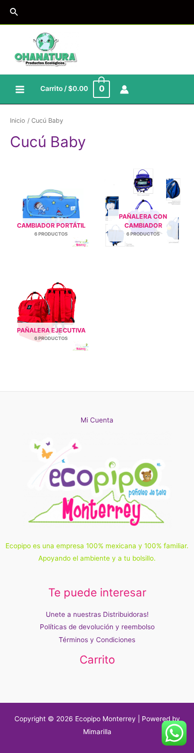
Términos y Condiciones (97, 640)
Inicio (17, 120)
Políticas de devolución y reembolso (97, 627)
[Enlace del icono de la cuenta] (124, 89)
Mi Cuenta (97, 420)
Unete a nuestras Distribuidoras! (97, 614)
